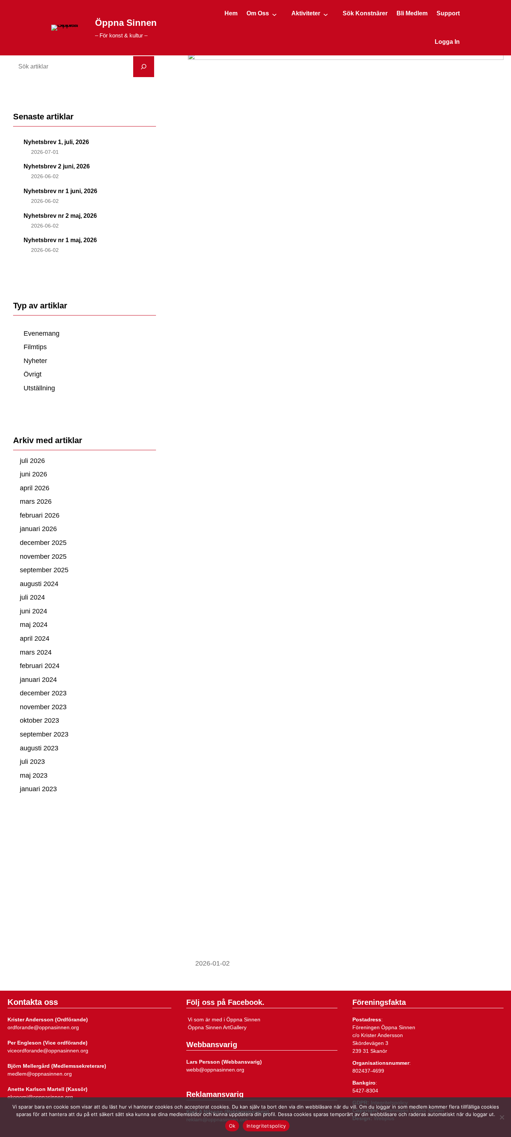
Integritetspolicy (266, 1126)
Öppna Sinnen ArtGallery (216, 1027)
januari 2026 (38, 529)
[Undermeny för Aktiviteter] (325, 14)
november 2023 (43, 707)
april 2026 (34, 488)
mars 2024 (36, 652)
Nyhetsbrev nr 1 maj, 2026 (60, 240)
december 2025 (43, 542)
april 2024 (34, 638)
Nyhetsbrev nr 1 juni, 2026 (60, 191)
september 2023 (44, 734)
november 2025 (43, 556)
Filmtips (35, 347)
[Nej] (501, 1117)
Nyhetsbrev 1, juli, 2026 (56, 142)
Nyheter (35, 361)
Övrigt (33, 374)
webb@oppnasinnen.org (215, 1070)
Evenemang (41, 333)
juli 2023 (32, 761)
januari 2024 (38, 679)
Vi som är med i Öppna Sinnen (223, 1019)
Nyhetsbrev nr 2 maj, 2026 (60, 216)
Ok (232, 1126)
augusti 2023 (39, 748)
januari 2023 (38, 789)
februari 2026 (39, 515)
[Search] (143, 66)
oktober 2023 (39, 720)
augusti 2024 (39, 584)
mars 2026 (36, 501)
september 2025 (44, 570)
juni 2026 (33, 474)
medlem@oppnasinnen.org (39, 1074)
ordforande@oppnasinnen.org (43, 1027)
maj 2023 (34, 775)
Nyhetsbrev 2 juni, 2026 (57, 166)
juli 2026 (32, 460)
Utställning (39, 388)
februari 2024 (39, 666)
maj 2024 (34, 624)
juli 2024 (32, 597)
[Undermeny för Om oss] (274, 14)
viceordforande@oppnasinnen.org (47, 1051)
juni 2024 (33, 611)
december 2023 (43, 693)
